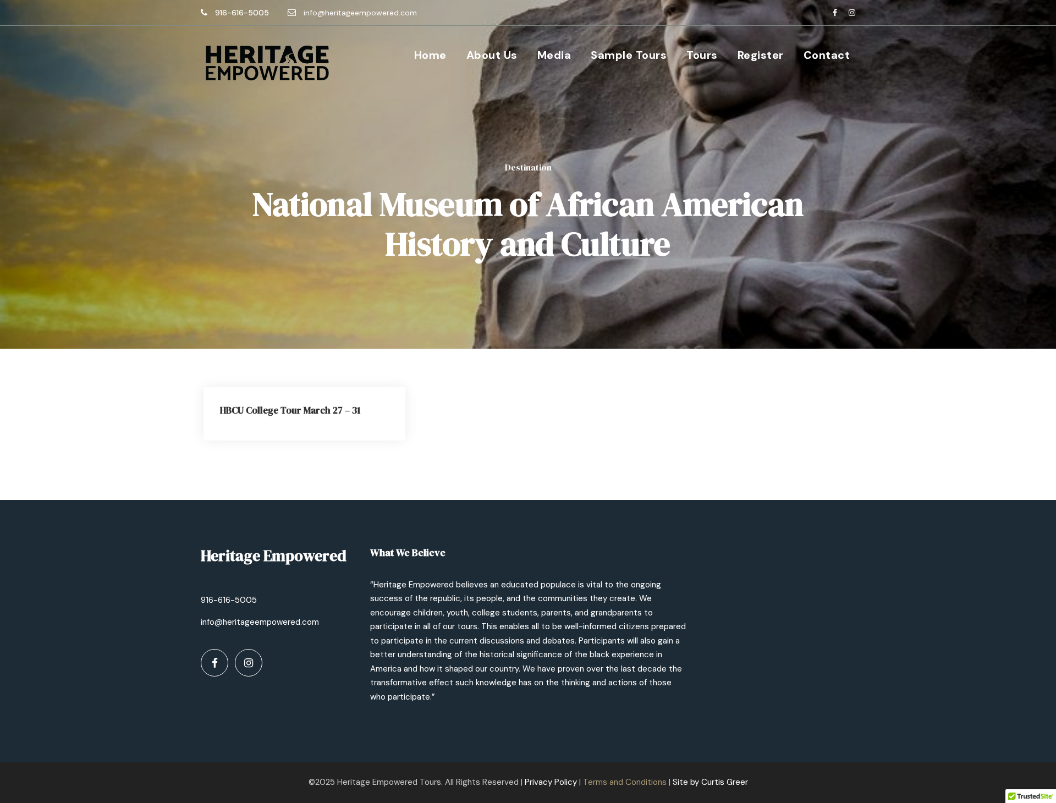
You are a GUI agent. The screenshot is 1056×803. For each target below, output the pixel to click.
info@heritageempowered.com (360, 13)
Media (554, 55)
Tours (702, 55)
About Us (492, 55)
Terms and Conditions (625, 782)
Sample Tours (629, 55)
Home (430, 55)
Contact (827, 55)
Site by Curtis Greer (710, 782)
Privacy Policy (551, 782)
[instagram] (852, 13)
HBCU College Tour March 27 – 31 (290, 410)
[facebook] (835, 13)
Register (761, 55)
